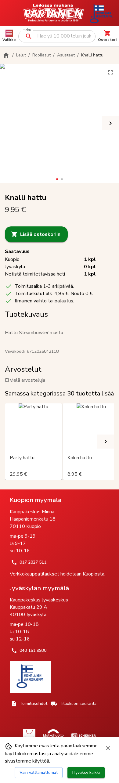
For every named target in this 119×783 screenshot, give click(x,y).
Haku (27, 30)
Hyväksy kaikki (86, 772)
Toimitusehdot (33, 703)
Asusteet (66, 55)
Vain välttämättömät (39, 772)
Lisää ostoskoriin (40, 234)
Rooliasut (41, 55)
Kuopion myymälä (35, 500)
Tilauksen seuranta (78, 703)
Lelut (21, 55)
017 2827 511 (33, 562)
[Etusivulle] (6, 55)
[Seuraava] (110, 123)
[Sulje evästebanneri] (108, 748)
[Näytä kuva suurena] (110, 72)
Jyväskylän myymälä (39, 588)
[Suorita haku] (29, 36)
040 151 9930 (33, 650)
